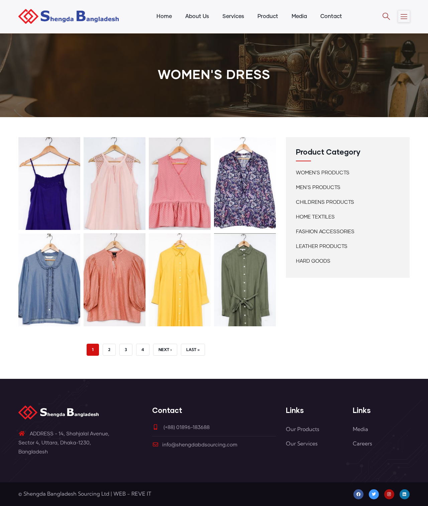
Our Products (302, 429)
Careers (362, 443)
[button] (49, 142)
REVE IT (141, 493)
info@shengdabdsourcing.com (199, 444)
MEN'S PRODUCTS (318, 187)
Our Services (302, 443)
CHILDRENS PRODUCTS (325, 202)
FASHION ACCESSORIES (325, 231)
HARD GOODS (313, 261)
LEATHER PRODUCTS (321, 246)
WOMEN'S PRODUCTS (322, 172)
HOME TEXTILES (315, 217)
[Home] (68, 16)
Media (360, 429)
